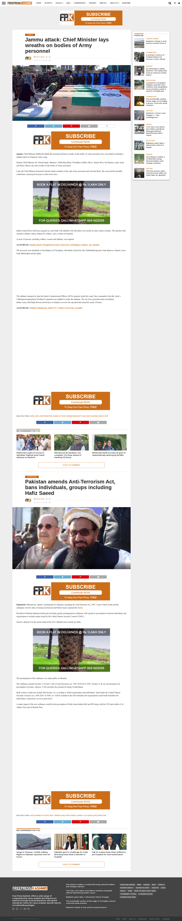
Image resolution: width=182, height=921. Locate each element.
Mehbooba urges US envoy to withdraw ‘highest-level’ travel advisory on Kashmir (30, 455)
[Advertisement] (71, 274)
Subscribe (126, 3)
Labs (68, 3)
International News (128, 897)
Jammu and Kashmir (127, 885)
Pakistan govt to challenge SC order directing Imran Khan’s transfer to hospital (71, 854)
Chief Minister (45, 416)
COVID (163, 888)
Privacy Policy (154, 919)
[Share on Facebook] (35, 125)
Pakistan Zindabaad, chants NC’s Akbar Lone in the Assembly (55, 307)
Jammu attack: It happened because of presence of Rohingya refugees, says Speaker (64, 244)
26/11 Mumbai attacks (39, 815)
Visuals (59, 3)
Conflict (161, 885)
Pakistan (102, 815)
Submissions (142, 919)
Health (123, 891)
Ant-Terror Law (57, 815)
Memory (92, 3)
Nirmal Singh (98, 416)
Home (118, 919)
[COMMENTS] (107, 125)
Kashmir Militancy (142, 888)
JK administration (145, 894)
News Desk (40, 57)
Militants (87, 416)
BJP (37, 416)
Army (32, 416)
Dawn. (81, 607)
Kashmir (146, 885)
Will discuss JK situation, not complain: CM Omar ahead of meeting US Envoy (67, 455)
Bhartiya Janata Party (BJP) (145, 891)
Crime (130, 891)
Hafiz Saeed (70, 815)
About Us (114, 3)
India (154, 885)
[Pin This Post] (71, 125)
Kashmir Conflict (126, 888)
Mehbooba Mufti (74, 416)
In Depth (48, 3)
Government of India (128, 894)
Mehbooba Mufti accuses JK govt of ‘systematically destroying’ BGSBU (109, 454)
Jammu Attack (59, 416)
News (38, 3)
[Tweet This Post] (53, 125)
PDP (106, 416)
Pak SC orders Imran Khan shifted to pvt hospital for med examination (109, 853)
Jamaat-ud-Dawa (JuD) (87, 815)
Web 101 (103, 3)
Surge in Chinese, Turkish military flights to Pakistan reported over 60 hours (33, 854)
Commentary (79, 3)
